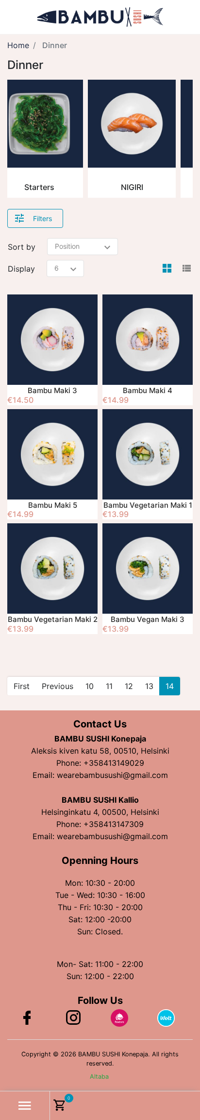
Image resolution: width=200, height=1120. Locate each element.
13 (149, 686)
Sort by (21, 247)
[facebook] (26, 1022)
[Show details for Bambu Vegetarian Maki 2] (52, 568)
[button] (25, 1105)
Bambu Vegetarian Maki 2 (53, 619)
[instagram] (73, 1022)
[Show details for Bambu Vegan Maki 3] (147, 568)
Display (21, 269)
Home (18, 45)
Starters (39, 187)
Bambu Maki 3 (52, 390)
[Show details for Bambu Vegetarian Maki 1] (147, 454)
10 (89, 686)
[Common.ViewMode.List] (186, 268)
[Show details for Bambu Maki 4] (147, 339)
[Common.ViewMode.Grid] (167, 268)
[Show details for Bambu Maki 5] (52, 454)
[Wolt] (166, 1017)
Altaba (99, 1076)
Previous (57, 686)
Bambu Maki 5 (52, 505)
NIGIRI (132, 187)
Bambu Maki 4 (147, 390)
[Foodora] (119, 1017)
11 (109, 686)
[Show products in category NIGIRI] (132, 124)
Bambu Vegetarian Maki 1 (147, 505)
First (22, 686)
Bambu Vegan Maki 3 (147, 619)
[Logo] (100, 16)
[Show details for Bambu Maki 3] (52, 339)
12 (129, 686)
